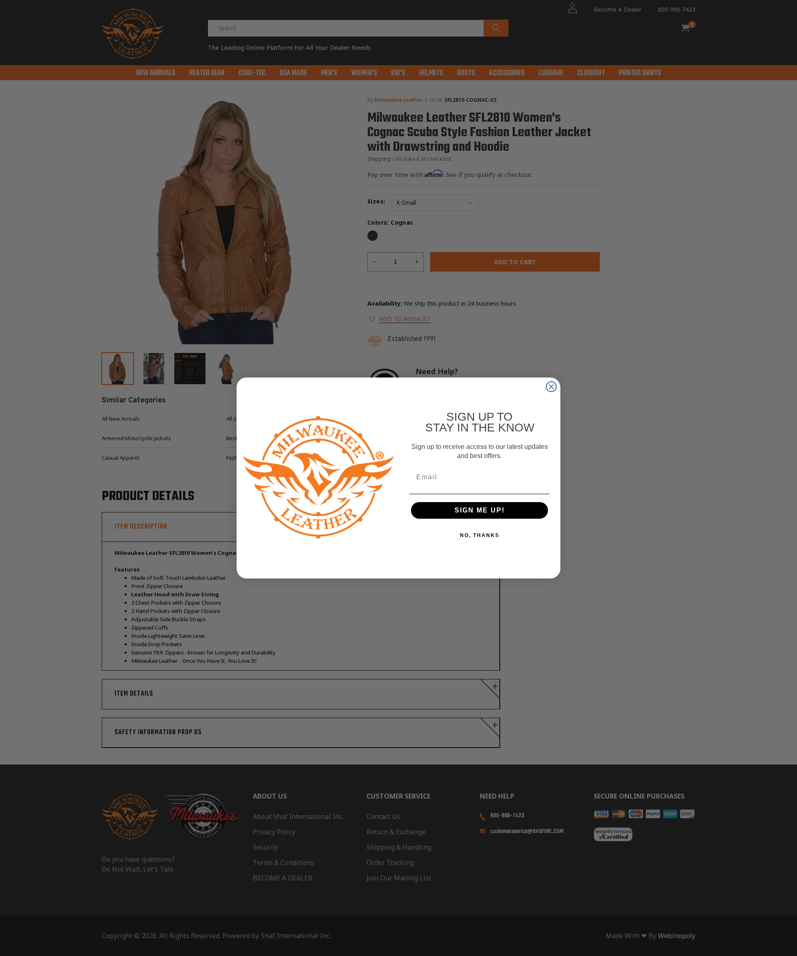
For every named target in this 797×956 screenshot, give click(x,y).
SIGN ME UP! (480, 510)
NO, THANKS (479, 535)
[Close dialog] (551, 387)
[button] (796, 944)
